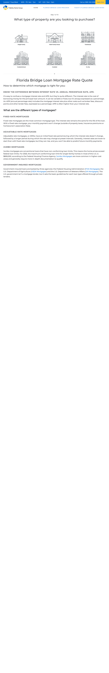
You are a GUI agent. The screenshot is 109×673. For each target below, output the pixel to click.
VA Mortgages (92, 171)
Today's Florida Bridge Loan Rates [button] (89, 7)
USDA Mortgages (38, 171)
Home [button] (36, 7)
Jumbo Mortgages (64, 156)
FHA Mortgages (92, 169)
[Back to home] (13, 7)
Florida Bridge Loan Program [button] (56, 7)
